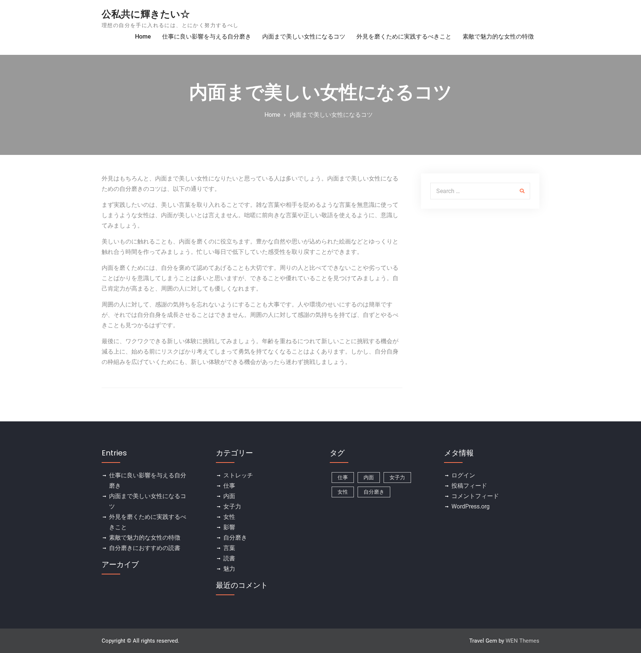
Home (143, 36)
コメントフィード (475, 496)
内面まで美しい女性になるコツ (303, 36)
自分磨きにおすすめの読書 (144, 547)
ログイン (463, 475)
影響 (229, 527)
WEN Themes (522, 640)
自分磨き (235, 537)
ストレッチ (238, 475)
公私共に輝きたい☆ (146, 14)
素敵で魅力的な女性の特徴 (498, 36)
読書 (229, 558)
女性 (229, 516)
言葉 (229, 547)
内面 (229, 496)
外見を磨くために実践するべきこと (403, 36)
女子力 (232, 506)
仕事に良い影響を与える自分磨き (206, 36)
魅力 (229, 568)
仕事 (229, 485)
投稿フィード (469, 485)
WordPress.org (470, 506)
